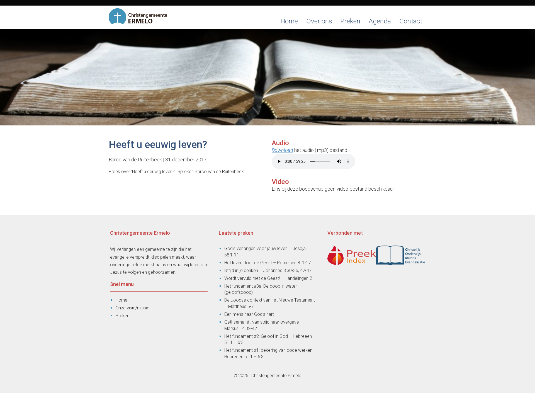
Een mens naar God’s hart (249, 314)
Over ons (319, 21)
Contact (410, 21)
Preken (350, 21)
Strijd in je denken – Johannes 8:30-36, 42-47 (268, 270)
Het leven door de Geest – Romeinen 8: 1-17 (267, 262)
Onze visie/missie (132, 307)
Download (282, 150)
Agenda (380, 21)
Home (289, 21)
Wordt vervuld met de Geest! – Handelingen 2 (268, 278)
